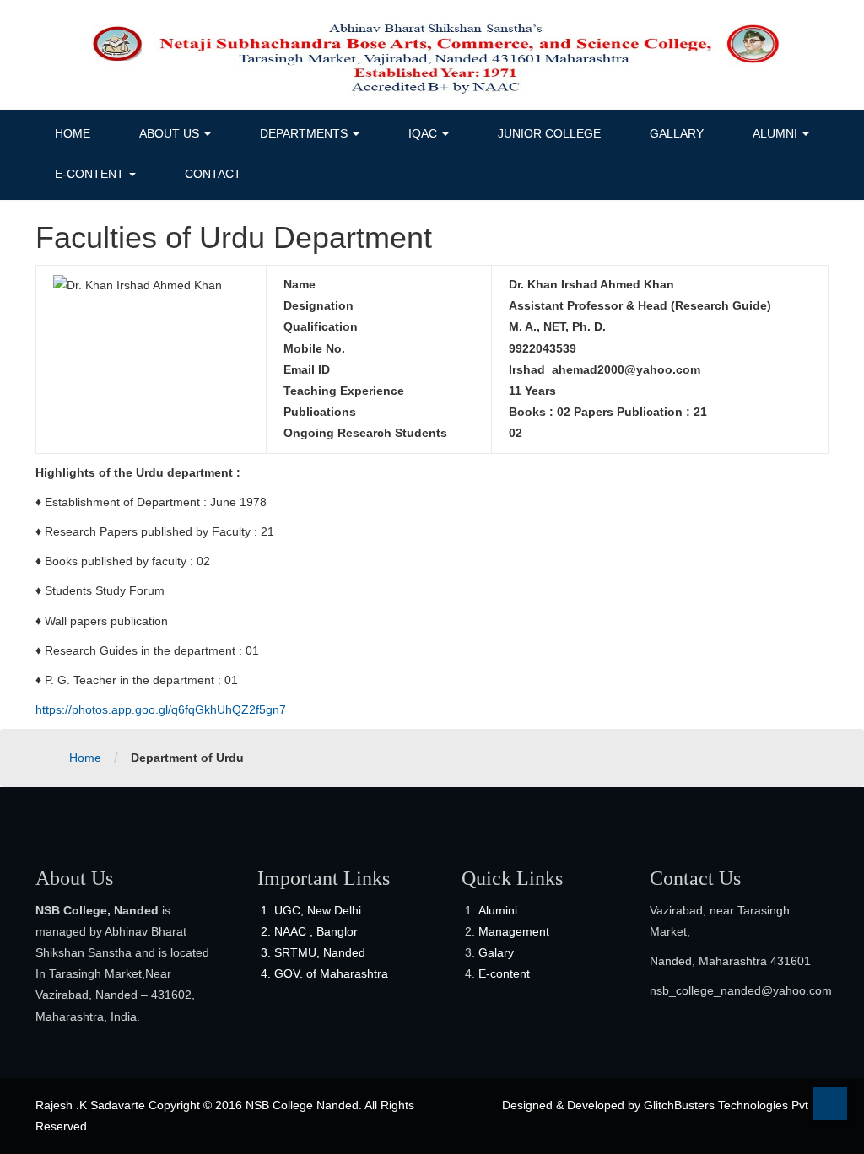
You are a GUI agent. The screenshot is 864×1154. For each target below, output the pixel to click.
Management (513, 931)
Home (72, 133)
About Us (170, 133)
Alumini (497, 910)
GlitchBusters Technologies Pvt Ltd (736, 1105)
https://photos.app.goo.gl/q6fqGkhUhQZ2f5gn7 (160, 709)
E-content (504, 973)
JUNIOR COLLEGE (549, 133)
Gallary (677, 133)
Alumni (777, 133)
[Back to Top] (830, 1103)
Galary (496, 952)
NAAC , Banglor (316, 931)
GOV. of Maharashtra (331, 973)
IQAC (424, 133)
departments (305, 133)
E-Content (91, 174)
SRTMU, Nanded (319, 952)
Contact (213, 174)
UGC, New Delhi (317, 910)
